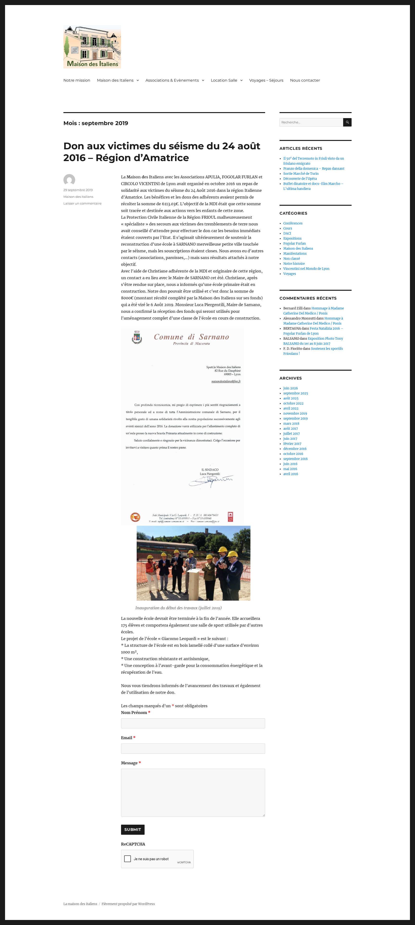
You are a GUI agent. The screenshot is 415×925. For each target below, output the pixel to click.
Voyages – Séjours (266, 80)
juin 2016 (290, 464)
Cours (287, 228)
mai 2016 (290, 469)
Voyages (289, 274)
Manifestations (295, 254)
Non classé (291, 259)
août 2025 (291, 398)
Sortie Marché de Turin (301, 174)
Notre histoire (294, 264)
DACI (287, 233)
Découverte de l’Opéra (300, 179)
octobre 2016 (293, 454)
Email (128, 737)
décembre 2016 (295, 449)
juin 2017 (290, 439)
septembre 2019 (295, 419)
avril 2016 (290, 474)
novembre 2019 (295, 413)
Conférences (293, 223)
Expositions (292, 238)
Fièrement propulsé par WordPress (128, 904)
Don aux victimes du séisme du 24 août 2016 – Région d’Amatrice (161, 151)
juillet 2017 (291, 434)
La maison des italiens (80, 904)
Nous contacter (305, 80)
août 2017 (290, 429)
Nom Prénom (136, 712)
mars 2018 (291, 424)
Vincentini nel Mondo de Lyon (306, 269)
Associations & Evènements (172, 80)
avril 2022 (291, 408)
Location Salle (224, 80)
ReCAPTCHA (133, 844)
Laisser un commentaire (82, 203)
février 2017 (292, 444)
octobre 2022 (293, 403)
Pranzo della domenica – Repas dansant (313, 169)
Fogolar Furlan (294, 244)
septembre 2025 (295, 393)
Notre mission (76, 80)
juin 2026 (290, 388)
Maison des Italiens (115, 80)
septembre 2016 (295, 459)
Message (131, 763)
